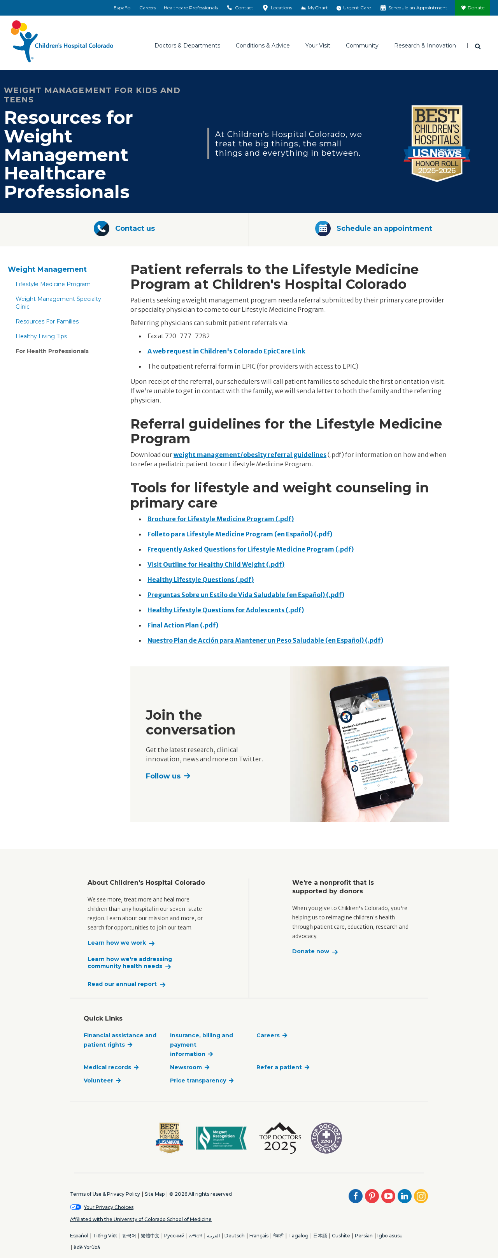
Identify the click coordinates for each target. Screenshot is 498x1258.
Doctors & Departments (187, 45)
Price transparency (198, 1080)
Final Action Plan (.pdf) (182, 625)
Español (123, 8)
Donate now (310, 951)
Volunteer (98, 1080)
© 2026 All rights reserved (200, 1194)
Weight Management (47, 269)
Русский (174, 1236)
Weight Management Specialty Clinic (58, 302)
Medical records (107, 1067)
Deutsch (234, 1236)
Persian (364, 1236)
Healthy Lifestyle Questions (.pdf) (200, 579)
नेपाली (278, 1236)
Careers (147, 8)
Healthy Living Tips (41, 336)
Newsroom (186, 1067)
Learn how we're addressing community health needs (130, 963)
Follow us (163, 776)
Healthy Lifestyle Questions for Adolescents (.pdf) (225, 610)
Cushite (341, 1236)
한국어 (129, 1236)
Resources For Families (47, 321)
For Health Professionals (52, 351)
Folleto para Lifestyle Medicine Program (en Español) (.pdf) (239, 534)
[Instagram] (421, 1196)
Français (258, 1236)
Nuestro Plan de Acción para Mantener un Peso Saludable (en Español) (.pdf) (265, 640)
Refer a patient (279, 1067)
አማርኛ (195, 1236)
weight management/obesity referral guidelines (250, 455)
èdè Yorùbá (87, 1247)
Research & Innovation (425, 45)
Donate (476, 8)
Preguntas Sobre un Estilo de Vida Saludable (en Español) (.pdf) (245, 595)
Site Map (155, 1194)
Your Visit (317, 45)
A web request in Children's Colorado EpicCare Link (226, 351)
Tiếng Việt (105, 1236)
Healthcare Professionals (191, 8)
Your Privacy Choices (108, 1207)
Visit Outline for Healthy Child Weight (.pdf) (215, 564)
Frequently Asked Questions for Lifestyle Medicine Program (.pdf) (250, 549)
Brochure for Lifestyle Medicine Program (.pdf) (220, 519)
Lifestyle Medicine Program (53, 284)
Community (362, 45)
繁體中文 (150, 1236)
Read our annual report (122, 984)
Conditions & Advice (263, 45)
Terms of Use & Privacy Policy (105, 1194)
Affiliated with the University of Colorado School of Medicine (141, 1219)
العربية (213, 1236)
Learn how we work (117, 943)
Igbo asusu (390, 1236)
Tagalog (298, 1236)
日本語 (320, 1236)
